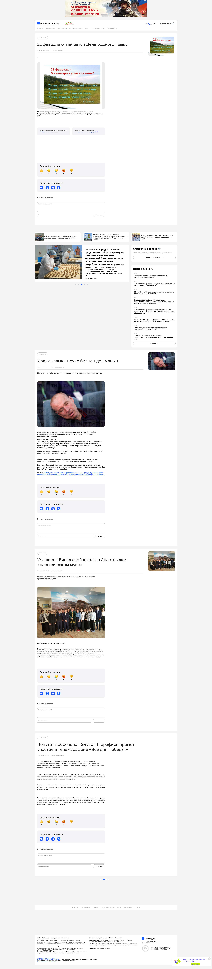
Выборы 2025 (112, 28)
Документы (128, 907)
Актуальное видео (75, 28)
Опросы (95, 907)
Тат (154, 23)
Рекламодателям (98, 28)
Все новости (154, 343)
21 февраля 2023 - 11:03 (43, 367)
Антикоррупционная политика (46, 958)
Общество (42, 37)
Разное (137, 907)
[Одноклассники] (47, 187)
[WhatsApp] (58, 187)
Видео (119, 907)
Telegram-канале (46, 132)
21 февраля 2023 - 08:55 (43, 570)
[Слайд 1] (75, 281)
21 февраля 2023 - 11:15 (43, 50)
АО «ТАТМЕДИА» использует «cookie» (48, 959)
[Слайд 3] (81, 281)
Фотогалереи (85, 907)
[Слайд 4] (84, 281)
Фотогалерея (62, 28)
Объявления (50, 28)
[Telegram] (53, 187)
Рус (146, 23)
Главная (40, 28)
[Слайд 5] (87, 281)
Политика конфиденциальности (46, 961)
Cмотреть (195, 964)
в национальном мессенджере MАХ (86, 132)
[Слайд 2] (78, 281)
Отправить (98, 215)
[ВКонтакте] (41, 187)
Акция (87, 28)
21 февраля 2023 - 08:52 (43, 755)
